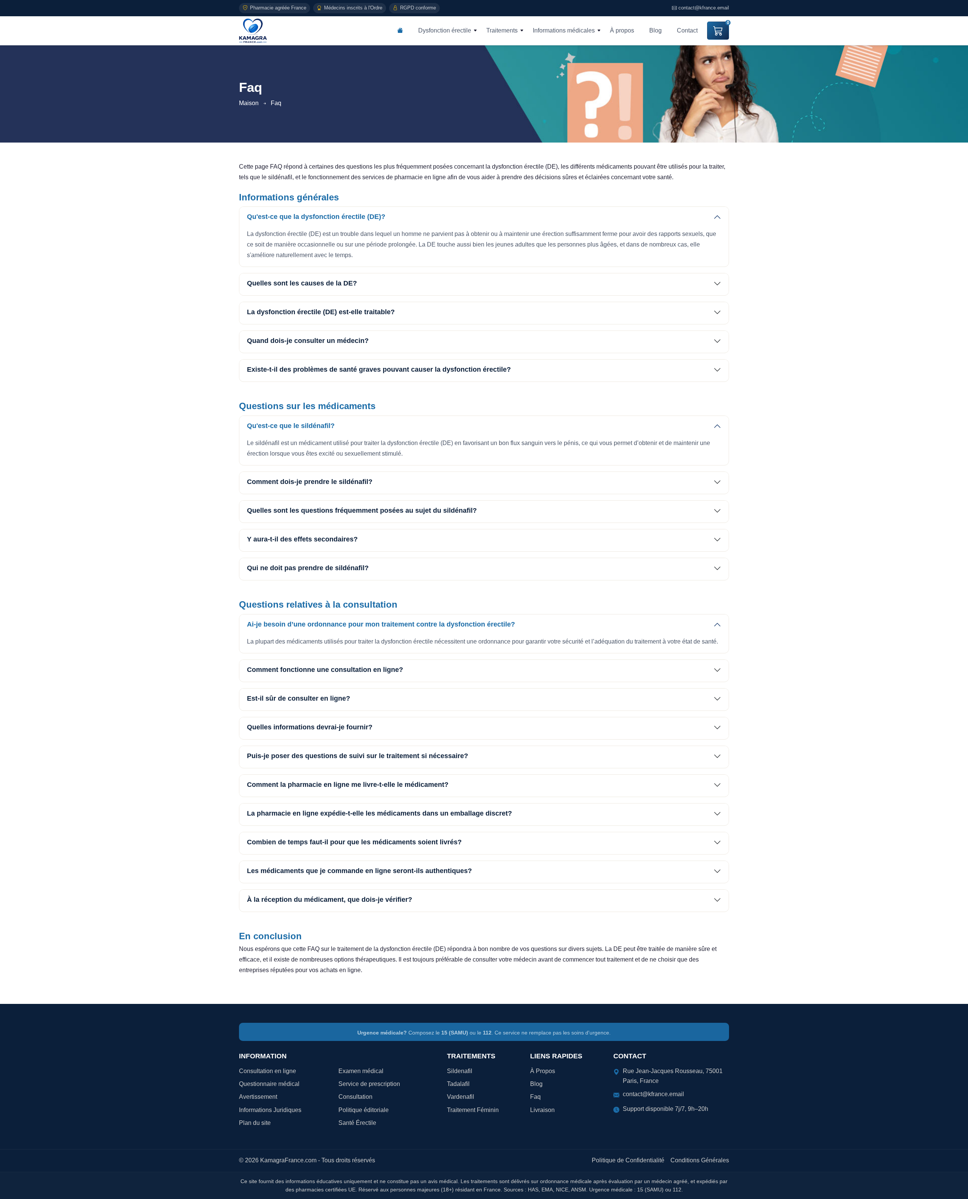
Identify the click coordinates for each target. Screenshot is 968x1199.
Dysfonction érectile (444, 30)
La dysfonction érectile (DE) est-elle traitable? (321, 312)
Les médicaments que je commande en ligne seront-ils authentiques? (359, 871)
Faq (535, 1097)
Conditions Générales (699, 1160)
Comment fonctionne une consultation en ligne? (325, 669)
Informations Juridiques (270, 1110)
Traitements (502, 30)
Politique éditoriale (363, 1110)
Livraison (542, 1110)
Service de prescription (369, 1084)
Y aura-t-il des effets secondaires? (302, 539)
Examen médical (360, 1071)
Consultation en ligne (267, 1071)
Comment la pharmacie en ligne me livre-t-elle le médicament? (347, 784)
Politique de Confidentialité (628, 1160)
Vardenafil (460, 1097)
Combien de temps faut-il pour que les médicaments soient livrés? (354, 842)
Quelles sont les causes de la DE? (302, 283)
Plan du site (255, 1123)
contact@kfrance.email (703, 8)
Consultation (355, 1097)
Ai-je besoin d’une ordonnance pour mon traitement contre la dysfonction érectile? (381, 624)
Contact (687, 30)
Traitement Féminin (473, 1110)
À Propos (542, 1071)
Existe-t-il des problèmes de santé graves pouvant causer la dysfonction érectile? (379, 369)
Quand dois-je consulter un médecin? (308, 340)
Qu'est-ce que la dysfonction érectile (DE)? (316, 216)
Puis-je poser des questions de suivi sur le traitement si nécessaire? (357, 756)
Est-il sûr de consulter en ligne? (298, 698)
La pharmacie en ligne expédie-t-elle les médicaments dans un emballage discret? (379, 813)
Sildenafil (459, 1071)
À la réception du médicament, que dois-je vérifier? (329, 899)
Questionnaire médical (269, 1084)
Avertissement (258, 1097)
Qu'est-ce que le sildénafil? (291, 426)
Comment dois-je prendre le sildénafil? (309, 481)
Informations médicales (564, 30)
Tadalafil (458, 1084)
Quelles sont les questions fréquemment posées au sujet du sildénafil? (362, 510)
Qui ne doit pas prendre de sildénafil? (308, 568)
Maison (249, 103)
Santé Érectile (357, 1123)
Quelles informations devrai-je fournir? (309, 727)
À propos (622, 30)
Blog (655, 30)
